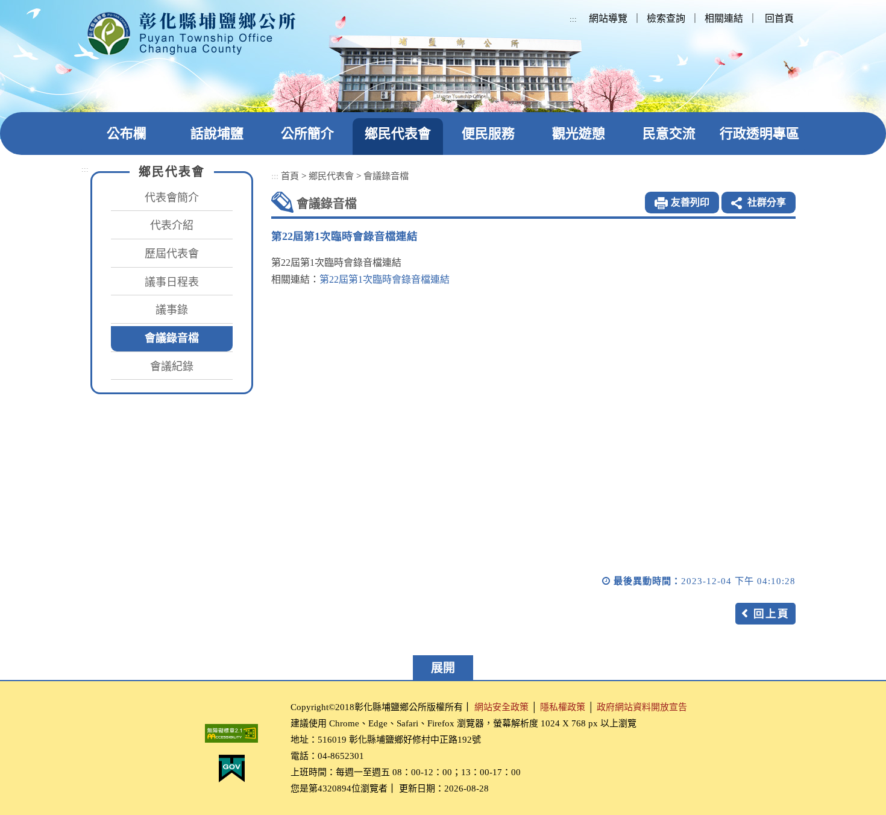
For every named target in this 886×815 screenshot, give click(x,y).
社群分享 (766, 202)
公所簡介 (307, 133)
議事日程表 (172, 282)
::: (573, 19)
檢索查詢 (666, 18)
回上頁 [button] (771, 614)
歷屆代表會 (172, 254)
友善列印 (690, 202)
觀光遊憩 (578, 133)
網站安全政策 (501, 707)
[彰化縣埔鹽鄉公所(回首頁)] (191, 33)
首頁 (290, 176)
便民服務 (488, 133)
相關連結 (724, 18)
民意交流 (669, 133)
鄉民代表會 (398, 133)
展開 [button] (443, 668)
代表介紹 (171, 225)
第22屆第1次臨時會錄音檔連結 (384, 279)
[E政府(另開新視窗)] (231, 768)
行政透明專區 (759, 133)
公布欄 (126, 133)
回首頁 (779, 18)
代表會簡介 (172, 198)
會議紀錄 (171, 366)
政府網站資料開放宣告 (642, 707)
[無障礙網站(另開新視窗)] (231, 733)
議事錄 (172, 310)
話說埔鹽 (216, 133)
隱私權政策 (562, 707)
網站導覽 (608, 18)
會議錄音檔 (172, 338)
